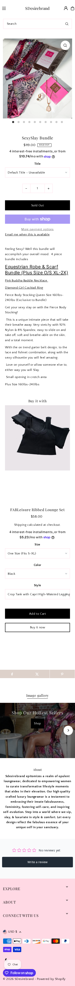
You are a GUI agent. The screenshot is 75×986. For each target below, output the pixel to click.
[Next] (68, 730)
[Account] (66, 8)
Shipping (20, 525)
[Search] (67, 24)
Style (37, 585)
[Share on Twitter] (37, 674)
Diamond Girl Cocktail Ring (24, 287)
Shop (37, 723)
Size (37, 544)
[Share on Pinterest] (62, 674)
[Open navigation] (7, 8)
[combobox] (37, 24)
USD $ (12, 931)
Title (37, 164)
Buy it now (37, 627)
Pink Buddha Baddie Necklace (26, 280)
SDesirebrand (37, 8)
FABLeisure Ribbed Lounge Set (37, 509)
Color (37, 565)
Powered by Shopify (51, 979)
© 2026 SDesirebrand (18, 979)
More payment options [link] (37, 229)
